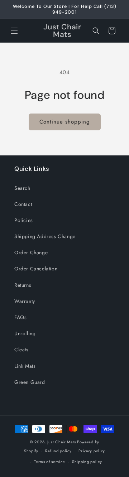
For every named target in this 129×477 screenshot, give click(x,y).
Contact (23, 204)
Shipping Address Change (45, 236)
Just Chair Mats (61, 442)
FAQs (20, 317)
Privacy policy (91, 451)
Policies (23, 220)
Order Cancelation (35, 268)
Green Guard (29, 382)
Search (22, 188)
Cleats (21, 349)
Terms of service (49, 461)
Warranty (24, 301)
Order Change (31, 252)
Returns (22, 285)
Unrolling (24, 333)
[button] (14, 31)
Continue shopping (64, 122)
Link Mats (24, 366)
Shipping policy (87, 461)
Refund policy (58, 451)
